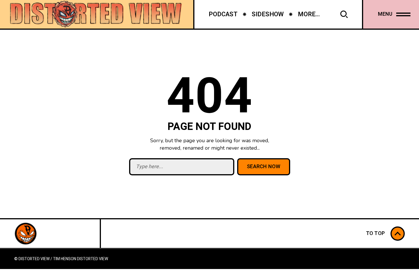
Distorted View (92, 259)
